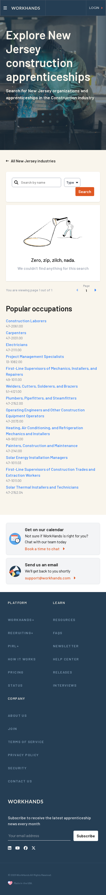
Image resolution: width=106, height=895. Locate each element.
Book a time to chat (42, 548)
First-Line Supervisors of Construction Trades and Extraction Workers (50, 472)
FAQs (58, 633)
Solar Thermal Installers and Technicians (42, 487)
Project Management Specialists (35, 356)
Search (84, 191)
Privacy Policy (23, 755)
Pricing (16, 672)
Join (12, 728)
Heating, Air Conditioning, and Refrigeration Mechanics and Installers (44, 430)
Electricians (16, 344)
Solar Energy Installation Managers (37, 457)
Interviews (65, 685)
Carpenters (16, 332)
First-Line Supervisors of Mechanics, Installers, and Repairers (51, 371)
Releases (62, 672)
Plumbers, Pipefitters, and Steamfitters (41, 398)
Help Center (66, 659)
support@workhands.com (48, 577)
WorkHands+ (21, 620)
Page (86, 285)
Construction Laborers (26, 320)
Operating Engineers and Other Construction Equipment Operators (45, 412)
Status (15, 685)
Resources (64, 620)
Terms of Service (26, 742)
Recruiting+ (20, 633)
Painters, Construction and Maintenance (42, 445)
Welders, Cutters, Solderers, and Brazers (42, 386)
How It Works (22, 659)
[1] (86, 290)
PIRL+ (13, 646)
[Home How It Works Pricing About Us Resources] (23, 8)
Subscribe (86, 835)
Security (17, 768)
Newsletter (66, 646)
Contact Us (20, 781)
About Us (17, 715)
